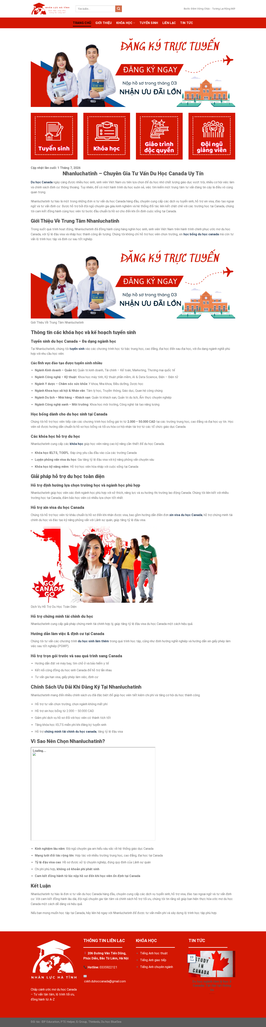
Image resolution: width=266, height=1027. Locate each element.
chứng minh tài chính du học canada (70, 731)
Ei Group (81, 1021)
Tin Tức (186, 23)
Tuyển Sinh (148, 23)
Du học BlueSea (111, 1021)
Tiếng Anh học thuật (154, 953)
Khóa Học (124, 23)
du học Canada (67, 989)
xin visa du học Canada (185, 515)
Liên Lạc (169, 23)
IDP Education (50, 1021)
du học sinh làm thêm (93, 641)
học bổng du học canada (201, 234)
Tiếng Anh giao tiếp (153, 960)
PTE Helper (68, 1021)
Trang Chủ (82, 23)
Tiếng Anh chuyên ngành (156, 967)
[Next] (236, 977)
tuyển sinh (77, 349)
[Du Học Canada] (50, 9)
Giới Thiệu (103, 23)
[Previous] (188, 977)
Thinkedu (94, 1021)
